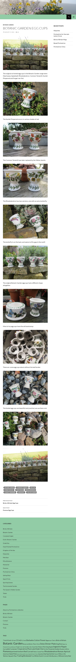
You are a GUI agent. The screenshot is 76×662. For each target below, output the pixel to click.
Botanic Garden (8, 25)
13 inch (24, 640)
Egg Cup (33, 487)
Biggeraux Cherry (51, 640)
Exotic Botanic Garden (10, 539)
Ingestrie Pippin (60, 646)
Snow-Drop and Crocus (22, 654)
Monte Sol (6, 564)
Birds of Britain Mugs (60, 39)
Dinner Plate (50, 644)
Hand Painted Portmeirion (11, 547)
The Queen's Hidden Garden (11, 590)
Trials (4, 597)
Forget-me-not (9, 490)
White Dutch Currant (41, 656)
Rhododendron (30, 490)
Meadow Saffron (64, 649)
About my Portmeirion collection (13, 610)
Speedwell (21, 492)
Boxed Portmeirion (59, 43)
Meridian (6, 557)
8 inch (9, 640)
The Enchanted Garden (10, 586)
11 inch (19, 640)
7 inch (5, 640)
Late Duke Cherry (38, 649)
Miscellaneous (7, 561)
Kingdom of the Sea (9, 550)
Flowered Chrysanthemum (9, 647)
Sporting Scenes (8, 582)
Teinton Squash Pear (10, 656)
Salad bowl (6, 654)
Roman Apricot (64, 651)
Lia (18, 32)
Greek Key (6, 543)
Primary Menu (73, 17)
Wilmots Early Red (64, 656)
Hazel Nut (35, 647)
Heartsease (19, 490)
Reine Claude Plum (39, 651)
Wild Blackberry (53, 656)
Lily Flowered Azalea (52, 649)
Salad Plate (13, 654)
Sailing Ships (7, 575)
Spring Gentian (49, 654)
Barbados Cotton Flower (35, 640)
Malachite (57, 30)
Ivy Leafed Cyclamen (10, 649)
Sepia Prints (6, 579)
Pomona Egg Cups (8, 509)
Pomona (5, 568)
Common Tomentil (22, 487)
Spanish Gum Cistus (33, 654)
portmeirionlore (17, 651)
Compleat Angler (8, 536)
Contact (5, 621)
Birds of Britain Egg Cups (10, 502)
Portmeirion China (59, 47)
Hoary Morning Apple (45, 647)
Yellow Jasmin (31, 492)
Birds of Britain (7, 529)
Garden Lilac (28, 647)
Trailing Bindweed (24, 656)
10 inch (14, 640)
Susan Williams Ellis (60, 654)
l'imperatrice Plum (24, 649)
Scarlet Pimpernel (10, 492)
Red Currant (28, 651)
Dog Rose (59, 644)
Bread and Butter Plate (29, 644)
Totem (5, 593)
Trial (32, 656)
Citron (38, 644)
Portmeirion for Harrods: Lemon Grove (61, 35)
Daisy (42, 644)
